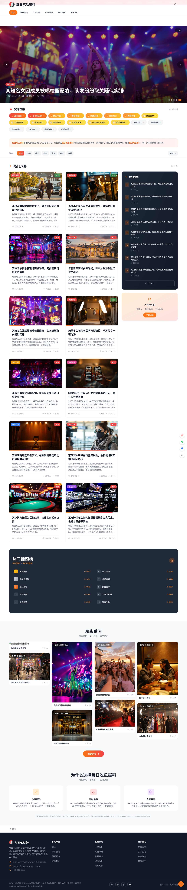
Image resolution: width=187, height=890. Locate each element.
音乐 (53, 153)
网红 (62, 153)
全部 (21, 153)
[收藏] (46, 656)
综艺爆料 (99, 851)
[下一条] (180, 64)
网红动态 (99, 865)
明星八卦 (99, 847)
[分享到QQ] (182, 448)
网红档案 (62, 12)
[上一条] (6, 64)
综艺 (37, 153)
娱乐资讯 (24, 12)
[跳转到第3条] (174, 100)
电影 (45, 153)
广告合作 (36, 12)
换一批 (151, 283)
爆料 (70, 153)
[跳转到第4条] (176, 100)
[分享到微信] (182, 442)
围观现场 (49, 12)
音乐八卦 (99, 860)
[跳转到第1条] (169, 100)
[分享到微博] (182, 435)
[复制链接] (182, 455)
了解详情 (150, 315)
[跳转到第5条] (180, 100)
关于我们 (74, 12)
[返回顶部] (181, 884)
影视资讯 (99, 856)
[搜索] (175, 4)
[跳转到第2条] (171, 100)
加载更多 (91, 753)
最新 (171, 153)
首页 (13, 12)
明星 (29, 153)
